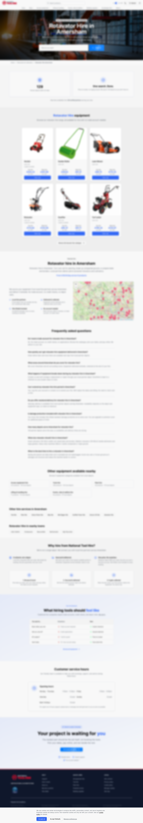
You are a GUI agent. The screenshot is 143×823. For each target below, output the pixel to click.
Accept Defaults (55, 819)
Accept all (41, 819)
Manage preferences (70, 819)
